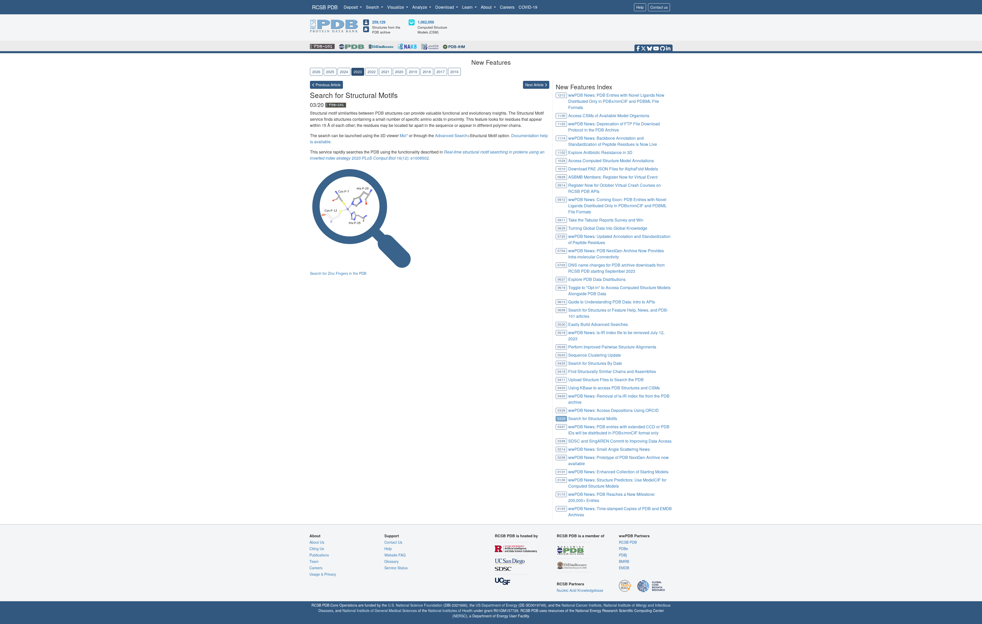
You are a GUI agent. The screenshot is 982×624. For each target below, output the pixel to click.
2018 (427, 71)
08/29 (561, 228)
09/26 (561, 177)
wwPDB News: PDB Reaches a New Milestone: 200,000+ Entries (611, 497)
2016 (454, 71)
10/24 (561, 160)
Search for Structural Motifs (592, 418)
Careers (507, 7)
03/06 (561, 441)
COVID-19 (528, 7)
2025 (330, 71)
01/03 (561, 508)
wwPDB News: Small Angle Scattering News (609, 449)
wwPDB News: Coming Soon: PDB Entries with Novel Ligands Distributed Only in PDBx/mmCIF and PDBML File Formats (617, 205)
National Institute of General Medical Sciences (379, 610)
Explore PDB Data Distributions (597, 279)
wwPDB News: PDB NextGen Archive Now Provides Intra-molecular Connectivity (616, 254)
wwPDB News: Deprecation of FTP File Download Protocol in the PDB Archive (614, 127)
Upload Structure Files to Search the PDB (606, 379)
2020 (399, 71)
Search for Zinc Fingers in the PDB (338, 273)
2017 (441, 71)
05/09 (561, 347)
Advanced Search (451, 135)
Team (314, 561)
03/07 (561, 426)
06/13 (561, 302)
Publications (319, 554)
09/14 (561, 185)
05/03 (561, 355)
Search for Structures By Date (595, 363)
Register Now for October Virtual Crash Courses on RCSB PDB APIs (614, 188)
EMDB (624, 567)
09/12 (561, 199)
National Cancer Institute (581, 605)
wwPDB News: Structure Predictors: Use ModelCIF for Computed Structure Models (617, 483)
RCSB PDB (325, 7)
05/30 (561, 324)
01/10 (561, 494)
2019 (413, 71)
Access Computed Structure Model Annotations (611, 160)
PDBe (623, 548)
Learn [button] (468, 7)
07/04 (561, 250)
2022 (371, 71)
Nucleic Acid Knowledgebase (580, 590)
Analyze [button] (420, 7)
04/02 (561, 396)
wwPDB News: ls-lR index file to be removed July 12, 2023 (616, 336)
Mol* (404, 135)
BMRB (624, 561)
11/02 (561, 152)
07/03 (561, 265)
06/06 (561, 310)
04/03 (561, 388)
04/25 (561, 363)
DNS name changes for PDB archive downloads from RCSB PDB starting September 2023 (616, 268)
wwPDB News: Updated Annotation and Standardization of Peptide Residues (619, 239)
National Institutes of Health (450, 610)
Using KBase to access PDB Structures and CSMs (614, 388)
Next (535, 84)
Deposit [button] (351, 7)
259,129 (378, 22)
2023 (358, 71)
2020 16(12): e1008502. (427, 155)
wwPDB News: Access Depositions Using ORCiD (613, 410)
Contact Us (393, 542)
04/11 (561, 379)
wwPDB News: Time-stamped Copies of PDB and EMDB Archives (620, 512)
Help (640, 7)
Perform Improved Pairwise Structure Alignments (612, 347)
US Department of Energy (496, 605)
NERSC (460, 615)
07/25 (561, 236)
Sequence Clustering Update (594, 355)
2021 (385, 71)
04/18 (561, 371)
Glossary (391, 561)
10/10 (561, 169)
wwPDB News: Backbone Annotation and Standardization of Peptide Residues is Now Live (612, 141)
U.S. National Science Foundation (415, 605)
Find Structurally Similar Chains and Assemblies (612, 371)
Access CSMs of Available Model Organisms (608, 115)
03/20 (561, 418)
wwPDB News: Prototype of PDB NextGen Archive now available (618, 460)
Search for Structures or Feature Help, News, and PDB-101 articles (618, 313)
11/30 (561, 115)
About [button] (487, 7)
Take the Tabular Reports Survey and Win (605, 220)
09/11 (561, 220)
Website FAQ (395, 554)
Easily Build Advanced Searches (598, 324)
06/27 (561, 279)
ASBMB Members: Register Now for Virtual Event (612, 177)
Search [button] (373, 7)
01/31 (561, 471)
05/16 (561, 332)
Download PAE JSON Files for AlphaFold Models (613, 169)
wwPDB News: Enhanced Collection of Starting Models (618, 472)
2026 (316, 71)
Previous (328, 84)
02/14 (561, 449)
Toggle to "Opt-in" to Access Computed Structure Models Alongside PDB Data (619, 290)
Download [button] (445, 7)
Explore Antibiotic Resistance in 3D (600, 152)
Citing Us (316, 548)
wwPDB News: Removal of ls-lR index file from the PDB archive (618, 399)
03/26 (561, 410)
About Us (316, 542)
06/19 (561, 287)
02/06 (561, 457)
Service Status (396, 567)
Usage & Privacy (322, 574)
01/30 (561, 480)
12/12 (561, 95)
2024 (344, 71)
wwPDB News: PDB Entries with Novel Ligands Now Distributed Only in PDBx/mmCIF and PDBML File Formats (616, 101)
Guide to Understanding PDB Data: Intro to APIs (611, 302)
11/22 (561, 124)
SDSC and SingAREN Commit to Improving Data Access (620, 441)
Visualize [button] (396, 7)
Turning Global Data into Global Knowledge (607, 228)
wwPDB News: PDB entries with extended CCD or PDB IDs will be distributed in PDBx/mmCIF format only (618, 430)
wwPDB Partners (634, 536)
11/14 (561, 138)
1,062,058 (426, 22)
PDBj (623, 554)
